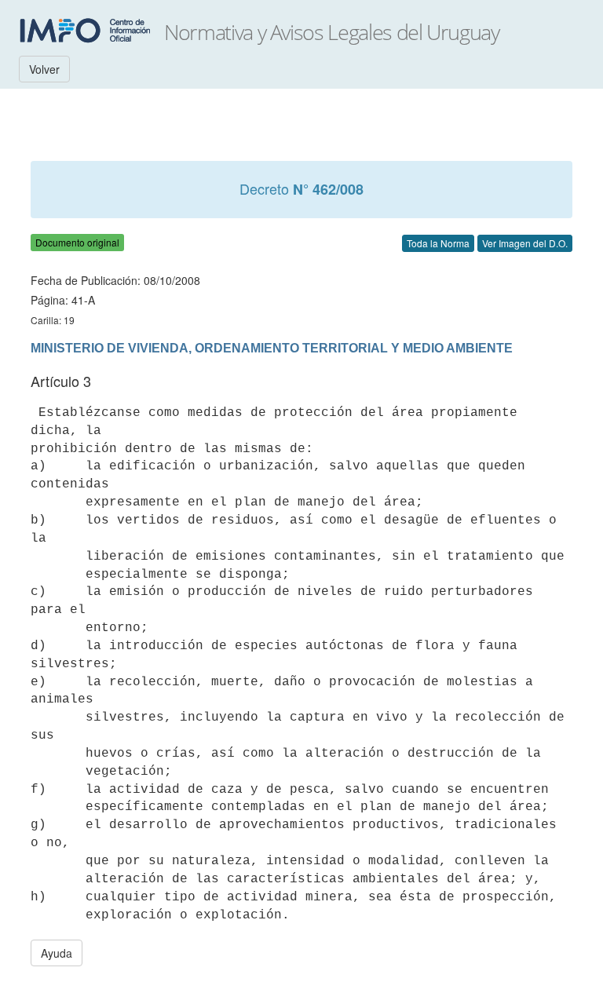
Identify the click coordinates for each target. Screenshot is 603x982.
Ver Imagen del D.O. (525, 243)
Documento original (77, 242)
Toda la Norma (438, 243)
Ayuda (56, 953)
